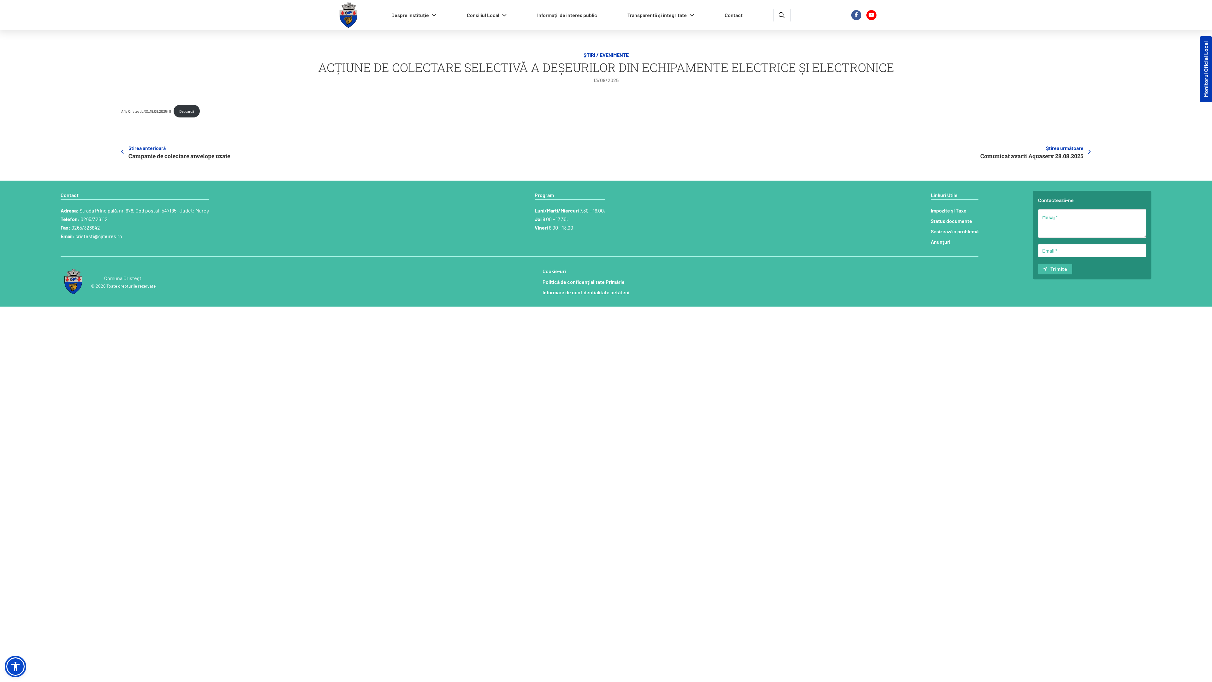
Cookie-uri (554, 271)
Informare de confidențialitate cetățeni (586, 292)
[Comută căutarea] (782, 15)
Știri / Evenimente (606, 55)
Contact (734, 15)
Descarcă (186, 111)
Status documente (951, 221)
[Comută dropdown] (434, 15)
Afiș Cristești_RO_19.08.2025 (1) (146, 111)
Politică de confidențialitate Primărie (584, 282)
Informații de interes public (567, 15)
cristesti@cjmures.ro (98, 236)
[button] (15, 666)
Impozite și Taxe (948, 210)
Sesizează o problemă (954, 231)
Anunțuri (940, 242)
